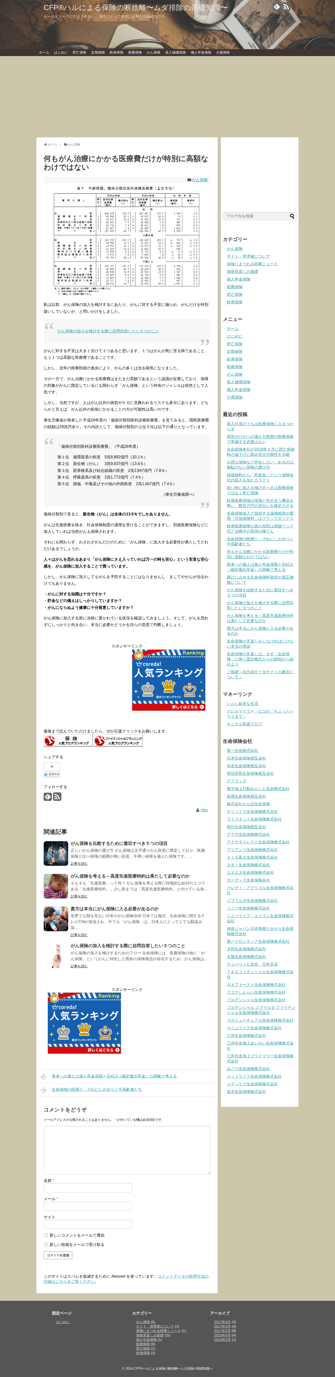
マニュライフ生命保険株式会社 (254, 1028)
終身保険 (116, 52)
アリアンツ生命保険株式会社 (252, 850)
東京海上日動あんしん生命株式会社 (258, 789)
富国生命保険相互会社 (246, 796)
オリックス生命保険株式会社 (252, 811)
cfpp (204, 810)
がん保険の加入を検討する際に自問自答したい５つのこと (108, 331)
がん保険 (153, 52)
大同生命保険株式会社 (246, 949)
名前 (49, 1181)
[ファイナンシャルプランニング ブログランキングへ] (118, 745)
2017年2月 (222, 1331)
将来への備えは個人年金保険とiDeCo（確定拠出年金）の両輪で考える (114, 1076)
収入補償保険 (175, 52)
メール (51, 1199)
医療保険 (135, 52)
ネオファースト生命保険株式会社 (256, 985)
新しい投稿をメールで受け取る (77, 1244)
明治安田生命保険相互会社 (250, 773)
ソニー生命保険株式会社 (248, 908)
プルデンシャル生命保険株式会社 (256, 1000)
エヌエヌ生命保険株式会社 (250, 872)
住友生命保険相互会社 (246, 766)
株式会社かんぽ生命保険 (248, 804)
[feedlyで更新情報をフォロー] (277, 8)
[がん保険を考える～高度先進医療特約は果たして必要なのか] (56, 886)
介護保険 (223, 52)
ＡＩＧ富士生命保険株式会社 (252, 857)
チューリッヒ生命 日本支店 (252, 964)
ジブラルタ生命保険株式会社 (252, 900)
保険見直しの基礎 (242, 271)
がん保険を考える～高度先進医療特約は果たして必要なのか (130, 876)
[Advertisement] (167, 98)
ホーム (44, 52)
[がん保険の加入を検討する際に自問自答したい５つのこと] (56, 955)
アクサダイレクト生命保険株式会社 (258, 842)
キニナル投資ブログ (244, 724)
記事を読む (79, 864)
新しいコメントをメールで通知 (77, 1235)
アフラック (236, 781)
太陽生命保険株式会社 (246, 957)
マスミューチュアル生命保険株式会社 (260, 1020)
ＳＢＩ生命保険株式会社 (248, 865)
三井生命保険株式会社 (246, 1035)
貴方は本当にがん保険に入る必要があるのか (115, 908)
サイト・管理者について (248, 256)
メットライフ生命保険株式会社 (254, 1076)
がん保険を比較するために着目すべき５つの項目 (119, 843)
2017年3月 (222, 1326)
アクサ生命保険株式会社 (248, 834)
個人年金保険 (201, 52)
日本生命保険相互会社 (246, 758)
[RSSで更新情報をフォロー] (286, 8)
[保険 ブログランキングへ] (68, 745)
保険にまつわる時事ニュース (252, 264)
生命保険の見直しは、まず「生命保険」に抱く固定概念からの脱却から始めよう (260, 659)
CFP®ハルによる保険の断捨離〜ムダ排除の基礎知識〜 (136, 7)
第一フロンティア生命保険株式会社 (258, 941)
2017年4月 (222, 1322)
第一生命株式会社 (242, 750)
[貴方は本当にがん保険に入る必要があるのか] (56, 919)
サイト (49, 1217)
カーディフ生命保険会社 (248, 880)
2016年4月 (222, 1335)
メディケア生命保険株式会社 (252, 1084)
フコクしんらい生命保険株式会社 (256, 992)
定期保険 (98, 52)
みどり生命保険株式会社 (248, 1069)
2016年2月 (222, 1340)
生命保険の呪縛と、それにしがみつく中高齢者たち (97, 1089)
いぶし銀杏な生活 (242, 704)
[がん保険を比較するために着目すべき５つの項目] (56, 853)
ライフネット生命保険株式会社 (254, 819)
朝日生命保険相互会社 (246, 827)
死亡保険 (79, 52)
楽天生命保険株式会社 (246, 1092)
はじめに (61, 52)
